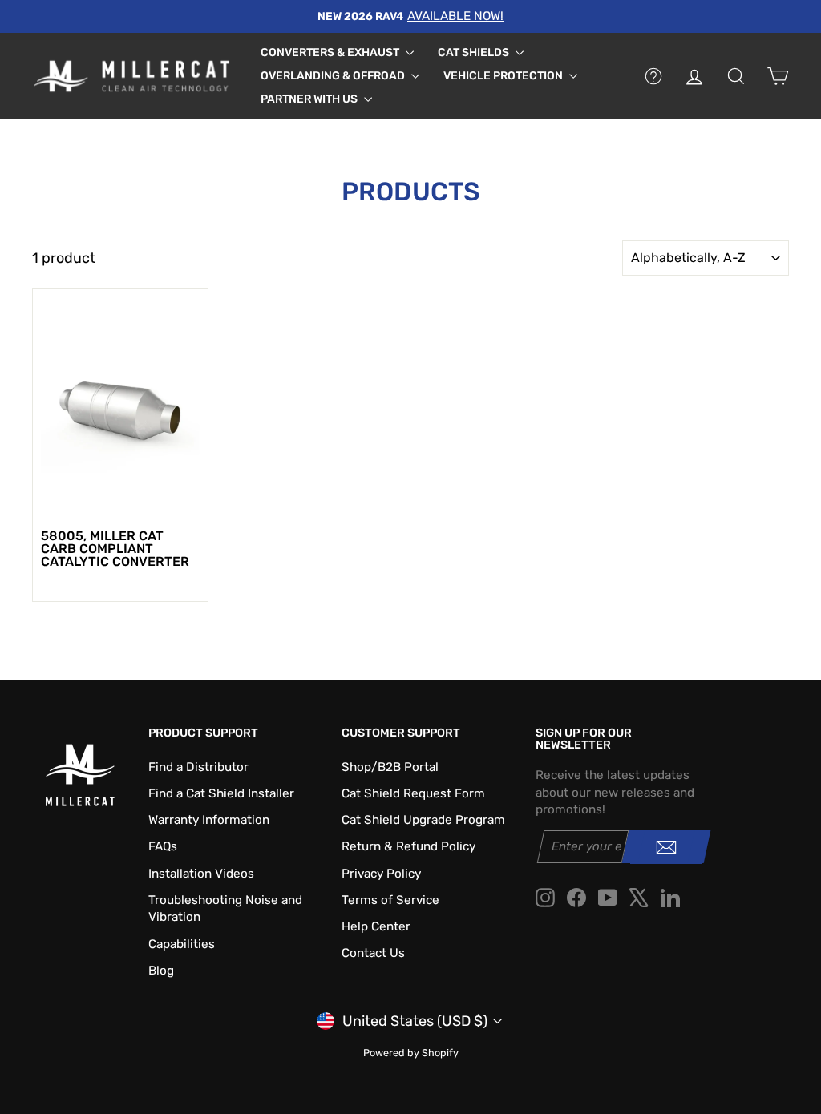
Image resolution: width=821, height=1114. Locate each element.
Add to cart (120, 502)
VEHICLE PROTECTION (504, 76)
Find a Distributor (198, 767)
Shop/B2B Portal (390, 767)
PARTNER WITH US (310, 99)
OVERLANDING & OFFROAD (334, 76)
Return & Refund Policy (408, 846)
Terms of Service (390, 900)
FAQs (162, 846)
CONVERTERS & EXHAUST (331, 52)
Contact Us (373, 953)
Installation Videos (201, 873)
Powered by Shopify (411, 1053)
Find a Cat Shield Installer (221, 793)
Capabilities (181, 944)
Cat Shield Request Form (413, 793)
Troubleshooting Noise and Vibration (225, 908)
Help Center (376, 926)
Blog (161, 970)
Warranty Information (208, 820)
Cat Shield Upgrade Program (423, 820)
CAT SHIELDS (475, 52)
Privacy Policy (381, 873)
